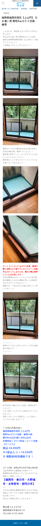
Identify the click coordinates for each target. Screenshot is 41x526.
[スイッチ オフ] (37, 3)
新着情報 (6, 13)
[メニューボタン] (3, 3)
